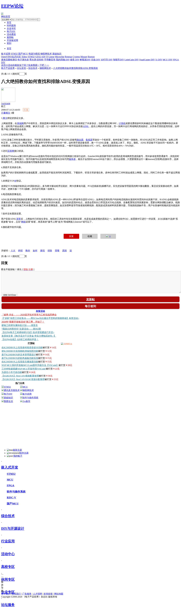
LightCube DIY (131, 59)
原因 (64, 250)
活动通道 (11, 34)
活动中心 (8, 554)
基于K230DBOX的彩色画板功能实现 (20, 358)
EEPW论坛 (12, 5)
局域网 (20, 123)
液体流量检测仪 (9, 59)
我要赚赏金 (67, 344)
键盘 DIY (74, 59)
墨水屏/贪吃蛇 (36, 59)
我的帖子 (17, 456)
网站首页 (5, 16)
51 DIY (158, 59)
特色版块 (11, 25)
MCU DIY (167, 59)
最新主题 (17, 450)
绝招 (20, 250)
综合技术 (32, 68)
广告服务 (26, 594)
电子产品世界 (8, 68)
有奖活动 (40, 311)
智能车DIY (118, 59)
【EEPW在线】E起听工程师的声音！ (20, 339)
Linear (51, 56)
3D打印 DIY (107, 59)
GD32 (38, 56)
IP (15, 181)
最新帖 (10, 37)
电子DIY (11, 31)
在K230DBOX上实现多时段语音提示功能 (22, 347)
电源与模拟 (34, 54)
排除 (50, 250)
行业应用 (8, 541)
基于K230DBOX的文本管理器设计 (19, 354)
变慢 (57, 250)
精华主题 (24, 453)
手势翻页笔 (49, 59)
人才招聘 (37, 594)
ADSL (86, 126)
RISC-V (11, 497)
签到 (9, 43)
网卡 (5, 118)
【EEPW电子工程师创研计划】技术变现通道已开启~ (28, 332)
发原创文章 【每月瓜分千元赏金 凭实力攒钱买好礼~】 (29, 336)
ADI (43, 56)
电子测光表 (23, 59)
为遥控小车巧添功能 (12, 372)
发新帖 (90, 299)
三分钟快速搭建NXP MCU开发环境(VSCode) (24, 369)
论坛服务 (8, 605)
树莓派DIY (85, 59)
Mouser (83, 56)
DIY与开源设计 (12, 528)
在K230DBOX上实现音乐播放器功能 (20, 361)
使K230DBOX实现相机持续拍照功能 (20, 351)
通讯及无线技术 (12, 390)
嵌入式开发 (9, 467)
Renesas (68, 56)
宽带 (18, 219)
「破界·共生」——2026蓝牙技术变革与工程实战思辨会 (29, 314)
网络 (23, 222)
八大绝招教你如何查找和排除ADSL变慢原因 (75, 68)
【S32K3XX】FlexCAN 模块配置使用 (20, 376)
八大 (13, 250)
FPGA (10, 485)
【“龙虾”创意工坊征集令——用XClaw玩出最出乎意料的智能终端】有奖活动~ (40, 318)
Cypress (76, 56)
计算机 (122, 123)
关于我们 (5, 594)
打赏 (26, 110)
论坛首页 (21, 68)
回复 (71, 236)
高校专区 (8, 567)
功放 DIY (95, 59)
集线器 (89, 140)
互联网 (10, 151)
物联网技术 (46, 54)
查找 (42, 250)
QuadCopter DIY (147, 59)
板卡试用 (5, 54)
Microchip (59, 56)
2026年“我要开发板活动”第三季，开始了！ (23, 322)
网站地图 (58, 594)
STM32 (14, 54)
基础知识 (56, 54)
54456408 (5, 103)
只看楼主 (5, 113)
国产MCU (23, 54)
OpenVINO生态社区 (11, 56)
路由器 (80, 140)
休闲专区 (8, 579)
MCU (25, 387)
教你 (27, 250)
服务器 (72, 159)
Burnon (91, 56)
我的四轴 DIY (63, 59)
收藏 (90, 236)
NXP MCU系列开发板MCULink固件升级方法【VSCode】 (30, 365)
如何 (35, 250)
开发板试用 (12, 40)
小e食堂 (26, 401)
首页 (9, 48)
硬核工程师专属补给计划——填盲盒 (20, 325)
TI (47, 56)
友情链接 (48, 594)
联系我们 (16, 594)
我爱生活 (8, 401)
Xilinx (24, 56)
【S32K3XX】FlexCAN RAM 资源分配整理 (23, 379)
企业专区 (11, 28)
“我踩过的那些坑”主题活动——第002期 (21, 329)
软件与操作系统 (30, 397)
